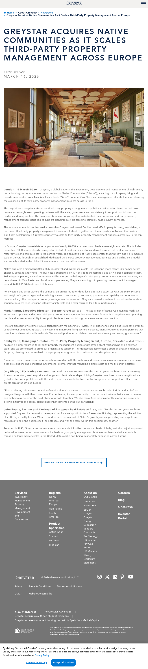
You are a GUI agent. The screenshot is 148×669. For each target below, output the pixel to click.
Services (21, 493)
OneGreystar (127, 507)
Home (10, 12)
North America (53, 498)
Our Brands (90, 497)
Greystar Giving (88, 519)
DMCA (18, 593)
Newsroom (47, 12)
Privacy (19, 586)
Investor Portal (124, 516)
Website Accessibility (40, 593)
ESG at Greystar (88, 511)
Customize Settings (36, 662)
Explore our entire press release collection (71, 462)
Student (53, 536)
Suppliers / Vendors (90, 526)
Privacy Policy (41, 655)
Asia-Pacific (55, 508)
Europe (53, 504)
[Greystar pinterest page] (123, 577)
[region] (74, 656)
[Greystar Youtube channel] (130, 577)
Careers (124, 493)
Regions (55, 493)
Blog (121, 500)
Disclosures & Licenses (69, 586)
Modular (54, 545)
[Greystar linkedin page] (115, 577)
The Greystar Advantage (57, 611)
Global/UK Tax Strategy (91, 534)
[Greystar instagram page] (99, 577)
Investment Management (22, 498)
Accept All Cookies (63, 662)
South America (53, 515)
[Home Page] (25, 577)
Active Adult (56, 532)
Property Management (22, 506)
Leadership (90, 501)
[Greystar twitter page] (107, 577)
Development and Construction (22, 515)
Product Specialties (56, 526)
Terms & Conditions (40, 586)
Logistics (54, 540)
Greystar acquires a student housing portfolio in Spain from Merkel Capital (57, 620)
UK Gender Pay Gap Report (90, 543)
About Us (90, 493)
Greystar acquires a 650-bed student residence (42, 616)
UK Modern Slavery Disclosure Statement (90, 557)
